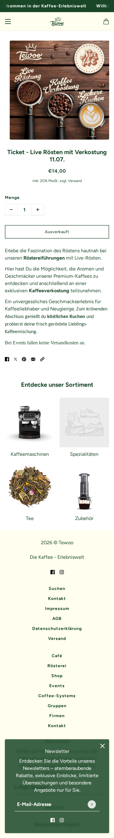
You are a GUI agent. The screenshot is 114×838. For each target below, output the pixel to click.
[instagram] (61, 820)
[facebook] (52, 820)
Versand (57, 638)
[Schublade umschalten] (8, 21)
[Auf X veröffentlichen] (15, 359)
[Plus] (37, 209)
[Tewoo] (57, 21)
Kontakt (57, 598)
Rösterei (57, 665)
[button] (42, 359)
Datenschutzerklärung (57, 628)
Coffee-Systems (57, 695)
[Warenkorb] (106, 21)
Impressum (57, 608)
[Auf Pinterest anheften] (24, 359)
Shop (57, 675)
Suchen (57, 588)
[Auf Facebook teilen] (7, 359)
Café (57, 655)
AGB (57, 618)
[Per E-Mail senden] (33, 359)
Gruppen (57, 705)
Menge (12, 197)
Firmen (57, 715)
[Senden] (92, 804)
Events (57, 685)
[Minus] (11, 209)
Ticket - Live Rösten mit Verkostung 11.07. (57, 155)
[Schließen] (102, 746)
